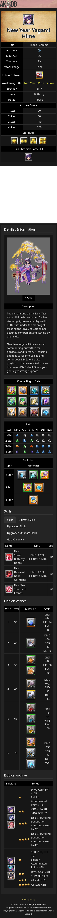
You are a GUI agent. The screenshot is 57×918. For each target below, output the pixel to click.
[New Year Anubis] (11, 876)
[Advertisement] (28, 194)
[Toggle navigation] (52, 4)
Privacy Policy (28, 899)
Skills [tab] (10, 520)
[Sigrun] (11, 868)
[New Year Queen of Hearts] (11, 825)
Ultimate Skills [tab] (27, 520)
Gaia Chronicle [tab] (16, 539)
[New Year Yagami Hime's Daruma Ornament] (39, 75)
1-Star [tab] (28, 298)
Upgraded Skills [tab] (16, 526)
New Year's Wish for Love (39, 83)
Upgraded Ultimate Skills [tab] (22, 533)
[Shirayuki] (11, 817)
